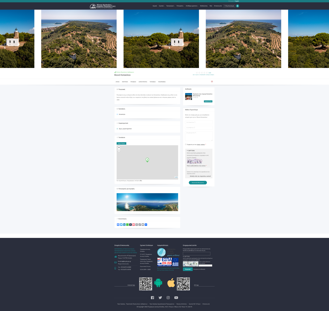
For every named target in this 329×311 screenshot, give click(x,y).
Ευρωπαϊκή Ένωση (145, 266)
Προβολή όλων (208, 101)
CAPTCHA (191, 150)
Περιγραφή (125, 82)
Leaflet (176, 177)
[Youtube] (176, 298)
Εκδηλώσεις (204, 6)
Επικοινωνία (218, 6)
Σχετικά (161, 6)
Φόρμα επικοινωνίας (123, 264)
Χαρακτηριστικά (143, 82)
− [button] (119, 150)
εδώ (141, 180)
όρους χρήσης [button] (201, 144)
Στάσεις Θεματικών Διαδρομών (125, 72)
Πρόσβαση (133, 82)
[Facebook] (152, 298)
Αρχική (155, 6)
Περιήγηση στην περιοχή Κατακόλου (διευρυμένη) (202, 94)
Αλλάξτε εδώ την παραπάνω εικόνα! (200, 176)
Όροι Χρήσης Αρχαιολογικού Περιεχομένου (162, 304)
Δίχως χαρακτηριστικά (125, 128)
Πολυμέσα (180, 6)
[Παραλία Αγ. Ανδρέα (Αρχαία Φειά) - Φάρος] (164, 38)
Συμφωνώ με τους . (196, 144)
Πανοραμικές (162, 82)
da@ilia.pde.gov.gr (126, 261)
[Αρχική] (103, 5)
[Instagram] (168, 298)
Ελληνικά (231, 1)
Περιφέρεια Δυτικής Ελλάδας (145, 250)
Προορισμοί (170, 6)
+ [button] (119, 147)
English (237, 1)
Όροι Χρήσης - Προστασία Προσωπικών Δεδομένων (132, 304)
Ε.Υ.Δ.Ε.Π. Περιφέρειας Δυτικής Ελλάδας (146, 255)
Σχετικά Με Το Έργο (194, 304)
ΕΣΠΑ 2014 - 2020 (145, 269)
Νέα (211, 6)
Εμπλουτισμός (230, 6)
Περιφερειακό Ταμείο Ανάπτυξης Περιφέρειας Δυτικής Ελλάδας (146, 261)
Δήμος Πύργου (121, 143)
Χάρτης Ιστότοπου (181, 304)
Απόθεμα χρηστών (191, 6)
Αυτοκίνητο (122, 114)
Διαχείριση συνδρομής (199, 269)
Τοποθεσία (153, 82)
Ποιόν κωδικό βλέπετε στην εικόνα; (196, 166)
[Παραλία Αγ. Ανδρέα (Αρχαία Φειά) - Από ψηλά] (82, 38)
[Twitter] (160, 298)
